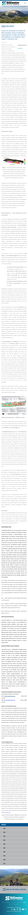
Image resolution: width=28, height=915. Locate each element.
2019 (4, 855)
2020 (4, 852)
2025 (4, 832)
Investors (19, 902)
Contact (11, 904)
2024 (4, 836)
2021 (4, 848)
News (24, 902)
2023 (4, 840)
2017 (4, 863)
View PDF (20, 48)
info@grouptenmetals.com (9, 696)
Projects (13, 902)
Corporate (8, 902)
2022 (4, 844)
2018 (4, 859)
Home (3, 902)
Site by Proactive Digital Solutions (14, 911)
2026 (4, 828)
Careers (16, 904)
